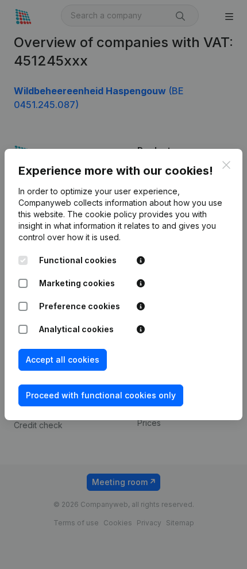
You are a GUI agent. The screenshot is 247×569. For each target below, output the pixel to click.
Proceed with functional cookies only (101, 395)
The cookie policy (102, 214)
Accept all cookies (62, 359)
